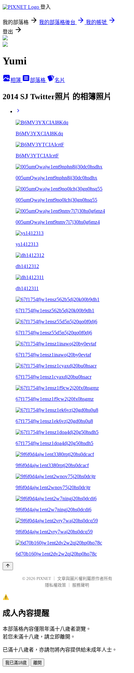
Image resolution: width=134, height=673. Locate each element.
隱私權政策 (55, 585)
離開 (37, 662)
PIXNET (43, 578)
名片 (60, 80)
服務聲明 (80, 585)
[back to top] (8, 566)
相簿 (16, 80)
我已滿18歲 (16, 662)
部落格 (38, 80)
